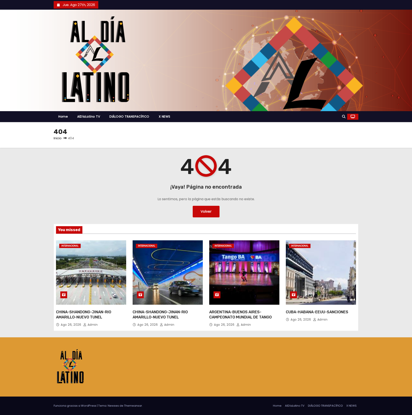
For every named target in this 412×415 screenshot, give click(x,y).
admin (92, 325)
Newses (113, 406)
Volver (206, 211)
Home (63, 116)
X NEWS (164, 116)
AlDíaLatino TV (88, 116)
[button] (343, 116)
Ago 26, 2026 (71, 325)
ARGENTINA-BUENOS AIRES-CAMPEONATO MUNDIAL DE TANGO (240, 315)
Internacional (70, 245)
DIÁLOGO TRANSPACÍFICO (129, 116)
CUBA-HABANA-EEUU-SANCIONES (317, 312)
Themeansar (133, 406)
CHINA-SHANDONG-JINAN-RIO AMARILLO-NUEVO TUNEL (83, 315)
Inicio (58, 138)
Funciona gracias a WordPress (75, 406)
